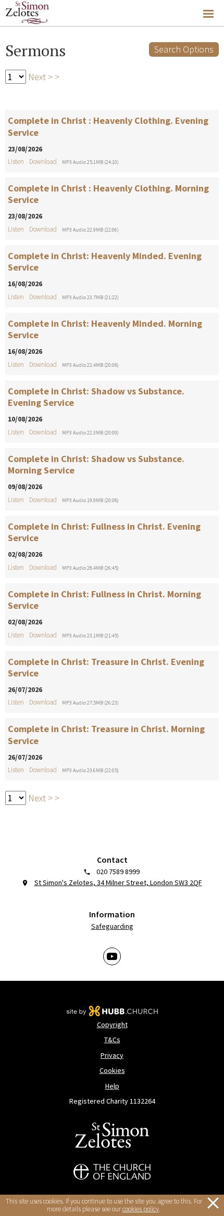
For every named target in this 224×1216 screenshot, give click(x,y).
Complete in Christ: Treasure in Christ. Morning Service (106, 735)
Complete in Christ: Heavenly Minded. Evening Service (105, 262)
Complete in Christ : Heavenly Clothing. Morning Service (108, 194)
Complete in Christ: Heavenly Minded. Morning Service (105, 329)
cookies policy (140, 1209)
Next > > (42, 77)
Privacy (112, 1055)
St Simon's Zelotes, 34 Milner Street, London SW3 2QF (118, 882)
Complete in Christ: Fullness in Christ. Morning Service (104, 600)
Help (112, 1086)
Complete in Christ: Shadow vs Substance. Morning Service (96, 465)
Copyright (112, 1024)
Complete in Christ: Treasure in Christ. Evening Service (106, 668)
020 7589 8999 (118, 871)
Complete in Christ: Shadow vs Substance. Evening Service (96, 397)
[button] (112, 13)
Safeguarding (112, 926)
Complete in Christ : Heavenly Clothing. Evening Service (108, 126)
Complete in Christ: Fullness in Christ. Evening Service (104, 532)
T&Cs (112, 1039)
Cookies (112, 1070)
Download (43, 161)
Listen (16, 161)
